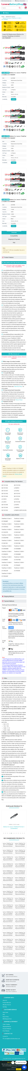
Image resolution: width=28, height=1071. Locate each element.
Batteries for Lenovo (10, 16)
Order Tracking (6, 1024)
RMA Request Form (7, 1018)
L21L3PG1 (4, 502)
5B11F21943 (5, 488)
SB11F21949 (5, 504)
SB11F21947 (5, 490)
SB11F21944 (5, 485)
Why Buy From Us (7, 1004)
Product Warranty (7, 1002)
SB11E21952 (5, 493)
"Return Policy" (19, 399)
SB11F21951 (17, 493)
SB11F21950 (17, 485)
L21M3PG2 (16, 507)
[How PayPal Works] (19, 1053)
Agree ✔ (18, 1069)
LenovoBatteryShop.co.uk (18, 1058)
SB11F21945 (5, 507)
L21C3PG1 (4, 499)
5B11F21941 (17, 496)
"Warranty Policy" (18, 386)
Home (3, 16)
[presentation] (14, 232)
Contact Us (5, 1036)
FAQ (4, 1014)
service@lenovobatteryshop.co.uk (12, 1038)
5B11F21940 (5, 496)
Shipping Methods (7, 1026)
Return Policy (6, 1016)
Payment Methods (7, 1028)
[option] (14, 52)
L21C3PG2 (16, 490)
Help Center (5, 1012)
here (15, 1067)
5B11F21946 (17, 502)
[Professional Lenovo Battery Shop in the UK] (14, 5)
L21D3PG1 (16, 504)
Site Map (5, 1006)
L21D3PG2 (16, 499)
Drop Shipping (6, 1030)
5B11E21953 (5, 510)
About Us (5, 1000)
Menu (7, 13)
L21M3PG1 (16, 488)
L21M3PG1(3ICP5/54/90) (20, 510)
